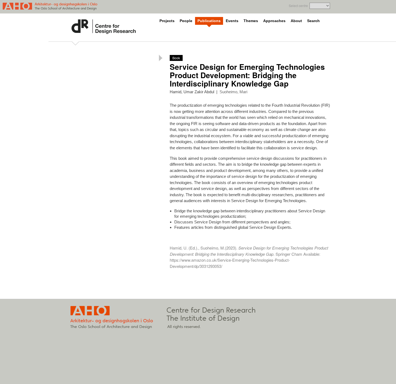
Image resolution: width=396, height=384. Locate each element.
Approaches (274, 21)
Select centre (298, 5)
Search (313, 21)
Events (232, 21)
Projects (167, 21)
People (186, 21)
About (296, 21)
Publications (209, 21)
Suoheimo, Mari (233, 91)
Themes (251, 21)
